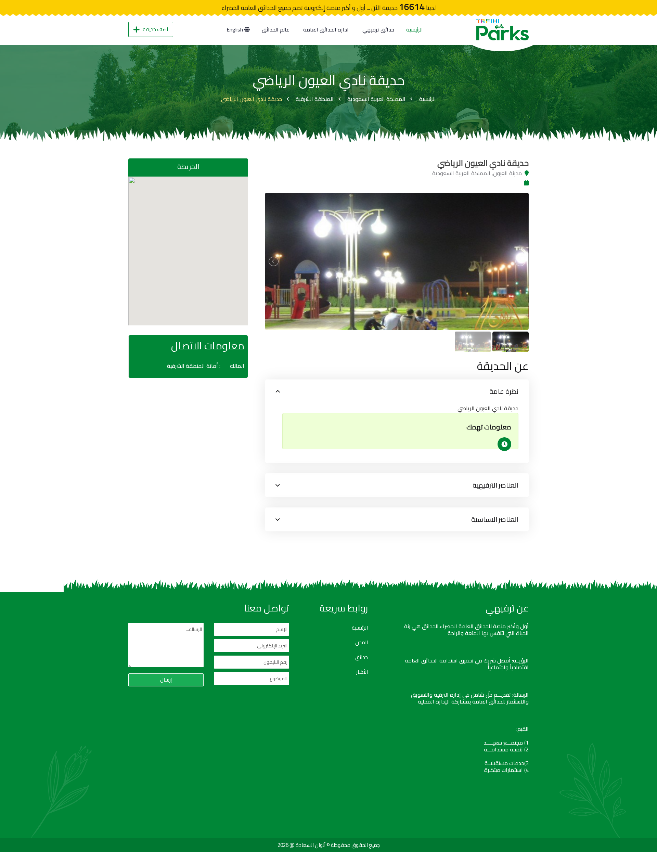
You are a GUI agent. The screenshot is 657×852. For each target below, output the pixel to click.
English (235, 29)
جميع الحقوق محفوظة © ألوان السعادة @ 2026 (329, 845)
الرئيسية (414, 29)
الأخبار (362, 672)
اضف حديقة (155, 29)
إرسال (166, 680)
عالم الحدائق (275, 29)
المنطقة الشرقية (315, 99)
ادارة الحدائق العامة (326, 29)
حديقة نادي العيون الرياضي (251, 99)
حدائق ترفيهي (378, 29)
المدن (361, 642)
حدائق (361, 657)
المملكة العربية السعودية (376, 99)
